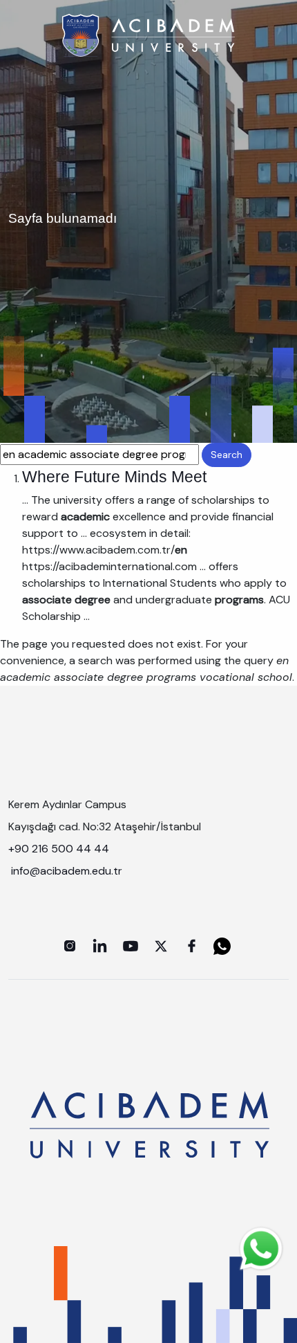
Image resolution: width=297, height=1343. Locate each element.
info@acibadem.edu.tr (68, 871)
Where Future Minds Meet (114, 477)
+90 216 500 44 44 (58, 848)
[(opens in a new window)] (70, 946)
